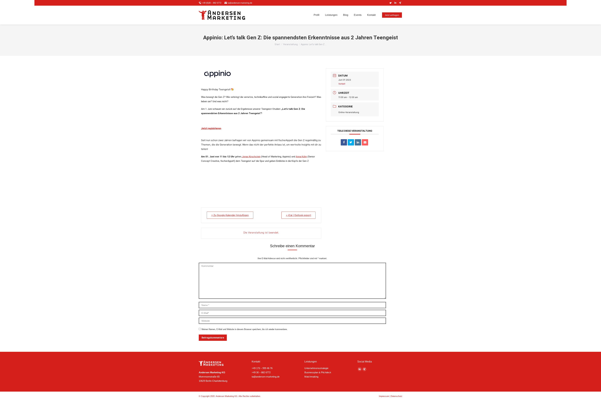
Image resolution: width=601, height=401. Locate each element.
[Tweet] (351, 142)
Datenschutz (396, 396)
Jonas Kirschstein (251, 156)
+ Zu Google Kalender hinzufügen (230, 215)
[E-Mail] (365, 142)
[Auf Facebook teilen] (344, 142)
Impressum (384, 396)
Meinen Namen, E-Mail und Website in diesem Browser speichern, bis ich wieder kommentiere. (245, 329)
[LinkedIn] (358, 142)
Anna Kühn (301, 156)
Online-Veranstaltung (348, 112)
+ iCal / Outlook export (298, 215)
